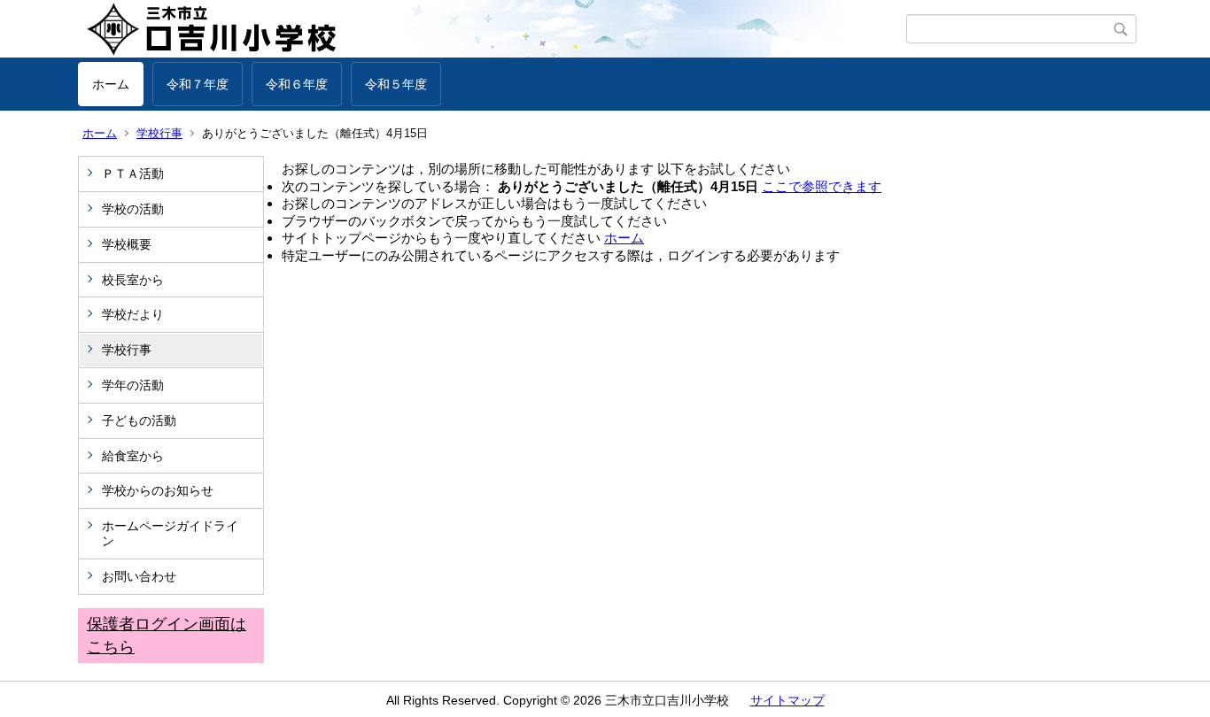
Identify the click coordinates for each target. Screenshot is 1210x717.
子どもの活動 (139, 420)
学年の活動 (133, 385)
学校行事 (159, 133)
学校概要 (126, 244)
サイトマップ (787, 700)
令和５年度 (396, 84)
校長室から (133, 280)
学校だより (133, 314)
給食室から (133, 456)
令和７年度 (198, 84)
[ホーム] (492, 29)
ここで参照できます (821, 186)
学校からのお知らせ (157, 490)
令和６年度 (297, 84)
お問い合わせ (139, 576)
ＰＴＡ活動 (133, 173)
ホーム (110, 84)
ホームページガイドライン (170, 533)
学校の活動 (133, 209)
